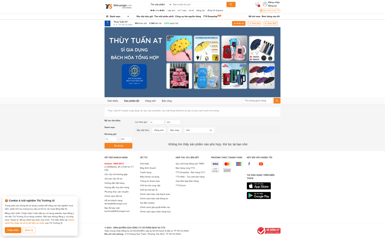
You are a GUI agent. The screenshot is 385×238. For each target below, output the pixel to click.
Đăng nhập (274, 2)
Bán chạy (167, 101)
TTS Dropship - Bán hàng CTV (190, 172)
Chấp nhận (13, 230)
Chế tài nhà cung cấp (150, 185)
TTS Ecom (181, 185)
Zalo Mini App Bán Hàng (187, 181)
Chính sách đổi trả (113, 196)
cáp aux (171, 10)
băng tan (200, 10)
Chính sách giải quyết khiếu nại (155, 207)
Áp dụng (118, 145)
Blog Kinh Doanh (148, 168)
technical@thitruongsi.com (117, 211)
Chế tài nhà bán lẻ (148, 190)
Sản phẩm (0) (131, 101)
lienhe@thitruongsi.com (116, 203)
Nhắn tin (240, 23)
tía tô (191, 10)
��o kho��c (157, 10)
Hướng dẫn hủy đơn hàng (117, 187)
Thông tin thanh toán (150, 181)
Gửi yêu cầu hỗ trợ (113, 178)
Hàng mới (150, 101)
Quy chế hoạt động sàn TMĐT (190, 163)
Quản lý (29, 230)
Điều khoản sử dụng (149, 176)
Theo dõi (255, 23)
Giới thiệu (113, 101)
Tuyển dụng (145, 172)
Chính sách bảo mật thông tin (154, 198)
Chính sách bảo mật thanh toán (155, 194)
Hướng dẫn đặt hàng (114, 183)
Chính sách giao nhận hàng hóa (155, 211)
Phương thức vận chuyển (117, 192)
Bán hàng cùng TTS (271, 10)
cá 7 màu (182, 10)
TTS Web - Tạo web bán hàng (190, 176)
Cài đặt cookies (147, 203)
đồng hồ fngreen (215, 10)
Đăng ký (272, 6)
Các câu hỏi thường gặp (116, 174)
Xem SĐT (272, 23)
